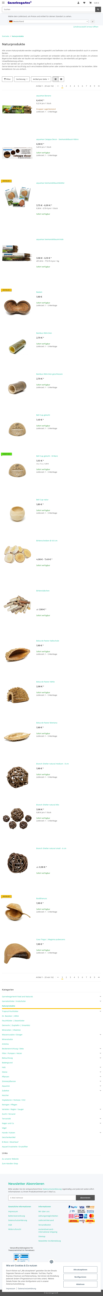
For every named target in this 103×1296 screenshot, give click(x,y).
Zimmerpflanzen (9, 1081)
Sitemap (41, 1236)
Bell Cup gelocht (43, 415)
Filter (8, 79)
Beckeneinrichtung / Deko (13, 1048)
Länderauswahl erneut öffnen (85, 26)
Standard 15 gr (70, 251)
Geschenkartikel (8, 1137)
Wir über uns (43, 1211)
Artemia (5, 1044)
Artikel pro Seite (40, 79)
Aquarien (6, 1086)
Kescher (5, 1095)
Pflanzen (5, 1076)
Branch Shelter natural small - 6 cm (51, 848)
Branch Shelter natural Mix (47, 805)
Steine (4, 1072)
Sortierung (20, 79)
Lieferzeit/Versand (46, 1220)
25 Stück (70, 602)
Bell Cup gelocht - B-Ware (47, 456)
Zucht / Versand (8, 1114)
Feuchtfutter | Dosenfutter (13, 1020)
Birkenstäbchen (42, 590)
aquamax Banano (43, 95)
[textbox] (48, 21)
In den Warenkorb (68, 127)
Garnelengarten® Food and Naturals (17, 996)
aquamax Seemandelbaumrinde (49, 239)
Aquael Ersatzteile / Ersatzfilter (15, 1146)
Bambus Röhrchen (44, 333)
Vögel (4, 1128)
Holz (4, 1067)
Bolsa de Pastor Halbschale (47, 641)
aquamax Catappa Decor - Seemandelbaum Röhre (57, 139)
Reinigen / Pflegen (9, 1104)
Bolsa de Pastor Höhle (45, 682)
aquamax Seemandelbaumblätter (50, 183)
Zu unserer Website (10, 1159)
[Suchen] (98, 9)
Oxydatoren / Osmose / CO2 (13, 1100)
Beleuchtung (7, 1058)
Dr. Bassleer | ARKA (10, 1016)
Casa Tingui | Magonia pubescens (50, 939)
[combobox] (48, 21)
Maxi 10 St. (70, 198)
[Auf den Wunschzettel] (28, 98)
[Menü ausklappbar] (3, 1)
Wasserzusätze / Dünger (12, 1034)
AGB (10, 1225)
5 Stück (42, 549)
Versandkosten (44, 1225)
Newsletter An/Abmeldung (49, 1241)
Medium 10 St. (70, 195)
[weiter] (98, 86)
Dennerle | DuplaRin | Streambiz (16, 1025)
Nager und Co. (8, 1123)
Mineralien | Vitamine (11, 1030)
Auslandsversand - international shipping (47, 1230)
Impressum (10, 1288)
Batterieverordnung (16, 1216)
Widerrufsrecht (14, 1229)
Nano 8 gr (43, 247)
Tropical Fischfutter (10, 1011)
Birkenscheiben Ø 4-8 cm (46, 540)
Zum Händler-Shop (10, 1163)
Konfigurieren (80, 1277)
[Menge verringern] (38, 119)
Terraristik (6, 1118)
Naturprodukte (8, 1006)
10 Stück (70, 552)
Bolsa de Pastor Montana (46, 723)
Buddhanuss (41, 898)
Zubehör (5, 1090)
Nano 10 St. (44, 191)
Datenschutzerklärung (27, 1288)
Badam (39, 292)
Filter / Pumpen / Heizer (12, 1053)
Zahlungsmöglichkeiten (48, 1216)
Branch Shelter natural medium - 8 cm (52, 764)
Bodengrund (7, 1062)
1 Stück (42, 856)
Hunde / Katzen (8, 1132)
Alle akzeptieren (80, 1270)
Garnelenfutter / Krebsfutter (14, 1001)
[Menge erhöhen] (99, 119)
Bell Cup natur (42, 499)
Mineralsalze (7, 1039)
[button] (78, 2)
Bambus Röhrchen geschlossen (49, 374)
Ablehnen (80, 1284)
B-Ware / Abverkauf (10, 1142)
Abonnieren (85, 1197)
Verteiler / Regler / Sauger (13, 1109)
